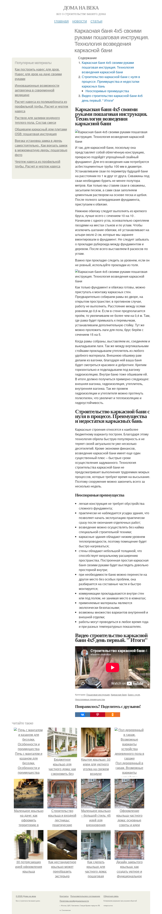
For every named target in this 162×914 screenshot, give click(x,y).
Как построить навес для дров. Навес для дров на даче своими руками (38, 74)
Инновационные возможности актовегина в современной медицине (37, 90)
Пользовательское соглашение (85, 896)
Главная (61, 21)
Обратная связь (111, 896)
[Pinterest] (97, 714)
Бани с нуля (134, 694)
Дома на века (81, 7)
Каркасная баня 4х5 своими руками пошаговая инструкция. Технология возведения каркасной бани (108, 67)
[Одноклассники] (112, 714)
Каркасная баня (119, 694)
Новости (79, 21)
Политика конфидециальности (74, 900)
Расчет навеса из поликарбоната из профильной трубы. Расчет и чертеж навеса (41, 106)
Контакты (64, 896)
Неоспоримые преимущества (107, 91)
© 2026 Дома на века (26, 896)
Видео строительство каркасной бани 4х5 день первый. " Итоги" (112, 98)
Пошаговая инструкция (98, 694)
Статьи (96, 21)
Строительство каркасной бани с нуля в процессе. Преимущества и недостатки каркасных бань (111, 81)
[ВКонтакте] (82, 714)
